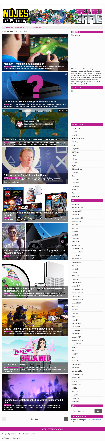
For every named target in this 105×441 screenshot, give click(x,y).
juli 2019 (75, 265)
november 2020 (77, 211)
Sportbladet (36, 27)
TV (28, 27)
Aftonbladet (8, 27)
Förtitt (74, 145)
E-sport (74, 132)
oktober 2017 (76, 337)
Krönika (74, 162)
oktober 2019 (76, 255)
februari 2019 (76, 282)
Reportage (75, 186)
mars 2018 (75, 320)
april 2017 (75, 357)
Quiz (73, 176)
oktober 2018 (76, 296)
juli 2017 (75, 347)
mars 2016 (75, 401)
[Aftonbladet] (10, 2)
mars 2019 (75, 279)
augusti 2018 (76, 303)
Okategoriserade (77, 169)
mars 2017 (75, 361)
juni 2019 (75, 269)
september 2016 (77, 381)
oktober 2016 (76, 378)
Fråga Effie (75, 149)
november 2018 (77, 293)
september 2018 (77, 299)
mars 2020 (75, 238)
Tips (73, 193)
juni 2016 (75, 391)
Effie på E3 (75, 135)
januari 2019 (76, 286)
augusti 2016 (76, 384)
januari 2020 (76, 245)
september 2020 (77, 218)
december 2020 (77, 208)
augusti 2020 (76, 221)
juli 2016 (75, 388)
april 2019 (75, 276)
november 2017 (77, 333)
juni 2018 (75, 310)
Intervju (74, 159)
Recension (75, 179)
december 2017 (77, 330)
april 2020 (75, 235)
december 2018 (77, 289)
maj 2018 (75, 313)
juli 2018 (75, 306)
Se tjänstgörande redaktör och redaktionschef (18, 434)
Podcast (75, 172)
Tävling (74, 189)
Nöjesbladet (20, 27)
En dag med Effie (78, 138)
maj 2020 (75, 231)
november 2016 (77, 374)
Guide (74, 155)
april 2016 (75, 398)
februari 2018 (76, 323)
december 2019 (77, 248)
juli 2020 (75, 225)
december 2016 (77, 371)
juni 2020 (75, 228)
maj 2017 (75, 354)
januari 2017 (76, 368)
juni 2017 (75, 350)
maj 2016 (75, 395)
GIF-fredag (75, 152)
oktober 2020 (76, 214)
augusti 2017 (76, 344)
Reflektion (75, 183)
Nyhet (74, 166)
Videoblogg (75, 196)
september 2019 (77, 259)
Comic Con (76, 128)
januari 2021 (76, 204)
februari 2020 (76, 242)
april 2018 (75, 316)
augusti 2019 (76, 262)
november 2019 (77, 252)
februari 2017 (76, 364)
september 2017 (77, 340)
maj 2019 (75, 272)
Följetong (75, 142)
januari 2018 (76, 327)
